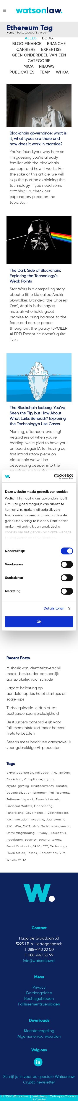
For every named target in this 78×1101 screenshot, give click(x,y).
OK (39, 622)
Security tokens (50, 839)
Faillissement (59, 792)
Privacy (42, 833)
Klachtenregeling (39, 1031)
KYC (9, 826)
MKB (35, 826)
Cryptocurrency (42, 786)
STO (45, 846)
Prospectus (57, 833)
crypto (49, 779)
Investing (37, 819)
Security (31, 839)
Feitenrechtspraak (20, 799)
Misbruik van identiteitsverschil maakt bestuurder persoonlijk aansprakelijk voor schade (33, 673)
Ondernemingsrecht (55, 826)
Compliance (33, 779)
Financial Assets (48, 799)
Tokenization (15, 853)
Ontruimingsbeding (20, 833)
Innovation (21, 819)
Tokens (32, 853)
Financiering (43, 806)
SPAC (37, 846)
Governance (35, 813)
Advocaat (42, 772)
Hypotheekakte (57, 813)
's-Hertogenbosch (19, 772)
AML (54, 772)
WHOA (11, 859)
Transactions (48, 853)
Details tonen (54, 608)
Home (10, 32)
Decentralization (18, 792)
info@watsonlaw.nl (39, 961)
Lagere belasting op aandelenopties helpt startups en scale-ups (36, 693)
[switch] (67, 564)
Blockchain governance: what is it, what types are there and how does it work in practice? (38, 138)
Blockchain (14, 779)
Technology (58, 846)
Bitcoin (64, 772)
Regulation (14, 839)
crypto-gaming (17, 786)
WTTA (22, 859)
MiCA (27, 826)
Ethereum (40, 792)
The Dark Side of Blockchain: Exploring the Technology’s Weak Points (35, 276)
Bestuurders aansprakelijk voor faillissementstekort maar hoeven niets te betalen (35, 728)
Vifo (62, 853)
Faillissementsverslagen (39, 1004)
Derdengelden (39, 993)
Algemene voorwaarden (39, 1037)
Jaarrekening (55, 819)
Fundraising (15, 813)
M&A (18, 826)
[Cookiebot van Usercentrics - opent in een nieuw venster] (55, 476)
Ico (8, 819)
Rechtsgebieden (39, 999)
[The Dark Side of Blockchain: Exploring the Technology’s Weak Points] (39, 240)
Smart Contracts (18, 846)
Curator (61, 786)
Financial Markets (19, 806)
